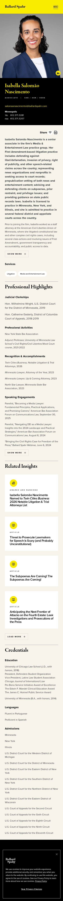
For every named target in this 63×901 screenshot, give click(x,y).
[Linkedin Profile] (58, 73)
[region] (32, 874)
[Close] (56, 854)
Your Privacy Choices (31, 889)
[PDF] (55, 132)
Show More (14, 254)
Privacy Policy (41, 881)
